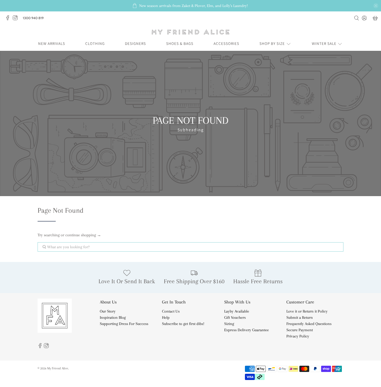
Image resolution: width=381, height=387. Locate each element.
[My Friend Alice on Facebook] (9, 19)
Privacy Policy (297, 336)
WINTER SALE (324, 43)
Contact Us (171, 311)
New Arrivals (51, 43)
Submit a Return (299, 317)
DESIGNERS (135, 43)
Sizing (229, 323)
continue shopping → (83, 235)
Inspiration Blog (113, 317)
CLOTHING (95, 43)
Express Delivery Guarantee (246, 330)
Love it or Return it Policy (307, 311)
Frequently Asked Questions (308, 323)
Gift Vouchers (235, 317)
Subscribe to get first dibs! (183, 323)
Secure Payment (299, 330)
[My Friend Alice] (190, 32)
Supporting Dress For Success (124, 323)
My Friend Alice (57, 368)
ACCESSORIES (226, 43)
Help (166, 317)
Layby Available (236, 311)
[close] (375, 5)
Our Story (108, 311)
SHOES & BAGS (179, 43)
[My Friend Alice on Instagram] (16, 19)
